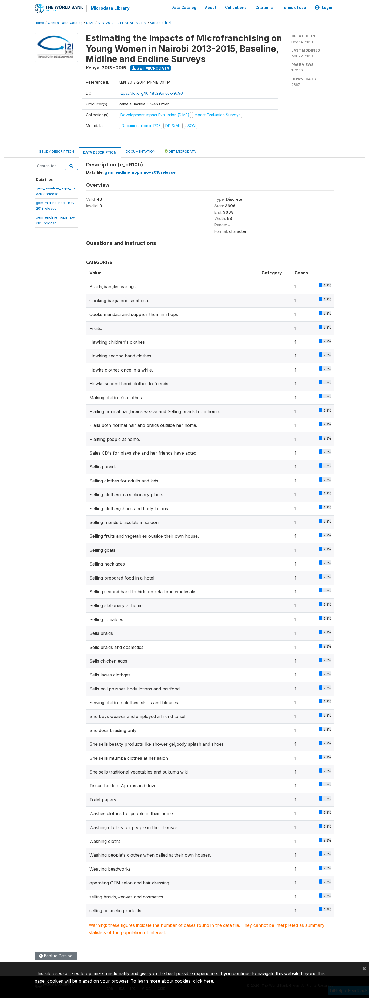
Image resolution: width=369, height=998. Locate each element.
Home (39, 23)
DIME (90, 23)
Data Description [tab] (99, 152)
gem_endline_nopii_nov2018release (140, 172)
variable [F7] (160, 23)
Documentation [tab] (140, 151)
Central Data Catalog (65, 23)
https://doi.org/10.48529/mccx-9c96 (151, 93)
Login (327, 7)
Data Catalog (183, 7)
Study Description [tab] (56, 151)
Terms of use (293, 7)
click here (203, 981)
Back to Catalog (57, 955)
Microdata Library (110, 8)
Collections (236, 7)
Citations (264, 7)
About (210, 7)
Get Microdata (152, 68)
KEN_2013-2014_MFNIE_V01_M (122, 23)
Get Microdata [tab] (182, 151)
